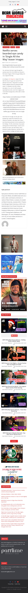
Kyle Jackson (15, 62)
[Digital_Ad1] (12, 445)
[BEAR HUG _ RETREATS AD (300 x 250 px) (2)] (12, 465)
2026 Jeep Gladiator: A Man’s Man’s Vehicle (11, 494)
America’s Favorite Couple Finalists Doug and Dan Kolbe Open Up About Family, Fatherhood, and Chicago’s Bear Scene (12, 525)
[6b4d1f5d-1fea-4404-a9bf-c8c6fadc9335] (14, 134)
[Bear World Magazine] (3, 26)
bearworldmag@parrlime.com (8, 571)
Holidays (13, 47)
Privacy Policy (10, 584)
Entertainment (6, 47)
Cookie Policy (17, 584)
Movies (17, 47)
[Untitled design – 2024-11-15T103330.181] (12, 255)
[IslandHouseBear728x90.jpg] (14, 20)
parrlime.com (4, 546)
